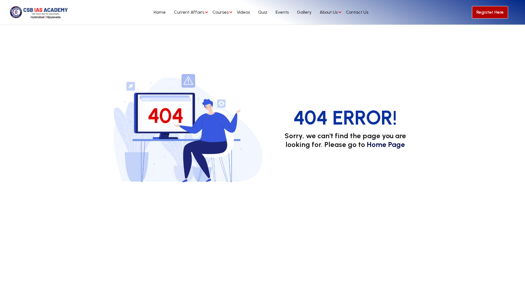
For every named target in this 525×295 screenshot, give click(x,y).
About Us (329, 12)
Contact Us (357, 12)
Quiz (262, 12)
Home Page (386, 144)
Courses (220, 12)
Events (282, 12)
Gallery (304, 12)
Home (160, 12)
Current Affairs (189, 12)
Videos (243, 12)
